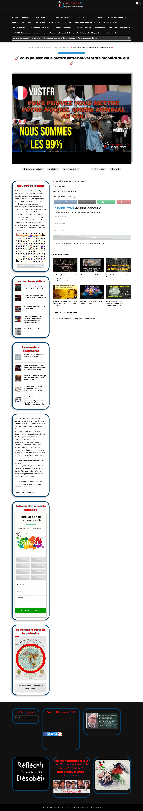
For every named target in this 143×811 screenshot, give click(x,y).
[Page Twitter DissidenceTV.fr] (49, 734)
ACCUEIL (15, 17)
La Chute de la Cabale (61, 47)
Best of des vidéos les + (84, 22)
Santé (14, 22)
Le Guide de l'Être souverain (25, 492)
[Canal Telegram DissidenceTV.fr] (56, 734)
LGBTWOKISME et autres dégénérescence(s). (29, 33)
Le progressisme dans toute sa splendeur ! (34, 307)
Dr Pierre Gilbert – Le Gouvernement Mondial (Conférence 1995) (115, 303)
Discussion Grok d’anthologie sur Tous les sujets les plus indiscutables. (35, 378)
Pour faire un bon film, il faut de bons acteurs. (112, 28)
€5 (23, 566)
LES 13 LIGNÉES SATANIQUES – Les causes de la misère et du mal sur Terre (65, 303)
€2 (38, 560)
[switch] (138, 3)
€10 (38, 566)
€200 (38, 577)
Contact (118, 33)
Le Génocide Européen (61, 28)
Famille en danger (62, 17)
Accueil (31, 47)
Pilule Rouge (54, 22)
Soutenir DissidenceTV (107, 22)
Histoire (99, 17)
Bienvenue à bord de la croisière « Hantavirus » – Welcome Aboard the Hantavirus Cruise (33, 320)
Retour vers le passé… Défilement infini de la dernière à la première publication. (80, 33)
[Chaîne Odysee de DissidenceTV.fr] (60, 734)
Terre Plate (39, 22)
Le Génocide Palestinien (40, 28)
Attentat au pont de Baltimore (91, 275)
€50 (38, 572)
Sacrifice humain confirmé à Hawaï (117, 276)
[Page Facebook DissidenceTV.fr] (45, 734)
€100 (23, 577)
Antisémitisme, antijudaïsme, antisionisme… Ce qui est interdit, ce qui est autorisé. (34, 388)
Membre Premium (18, 28)
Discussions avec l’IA (83, 28)
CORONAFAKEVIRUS (42, 17)
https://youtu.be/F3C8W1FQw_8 (64, 191)
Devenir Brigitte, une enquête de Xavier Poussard (34, 356)
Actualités (26, 17)
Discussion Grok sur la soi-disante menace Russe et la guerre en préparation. (34, 367)
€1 (23, 560)
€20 (23, 572)
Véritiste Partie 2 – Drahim (33, 329)
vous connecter (67, 319)
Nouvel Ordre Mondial (116, 17)
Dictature (67, 22)
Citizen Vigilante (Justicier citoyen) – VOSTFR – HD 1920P (35, 296)
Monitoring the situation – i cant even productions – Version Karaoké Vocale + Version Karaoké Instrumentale (65, 278)
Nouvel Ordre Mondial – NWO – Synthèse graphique (91, 302)
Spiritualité (26, 22)
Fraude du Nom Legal (83, 17)
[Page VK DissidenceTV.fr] (52, 734)
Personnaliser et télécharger (30, 266)
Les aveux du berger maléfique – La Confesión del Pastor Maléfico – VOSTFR (35, 287)
